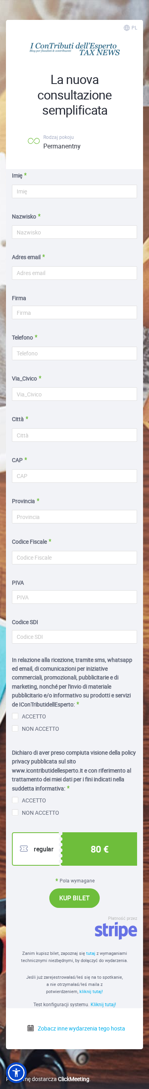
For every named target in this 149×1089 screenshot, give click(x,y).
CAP (17, 460)
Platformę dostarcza (47, 1079)
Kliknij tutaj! (103, 1004)
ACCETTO (34, 716)
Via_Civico (24, 378)
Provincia (23, 501)
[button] (16, 1072)
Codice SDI (25, 622)
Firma (19, 298)
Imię (17, 175)
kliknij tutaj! (91, 991)
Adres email (26, 257)
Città (18, 419)
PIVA (18, 582)
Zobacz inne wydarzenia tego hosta (81, 1028)
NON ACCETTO (40, 728)
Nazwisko (24, 216)
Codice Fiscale (29, 541)
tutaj (91, 953)
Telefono (22, 337)
